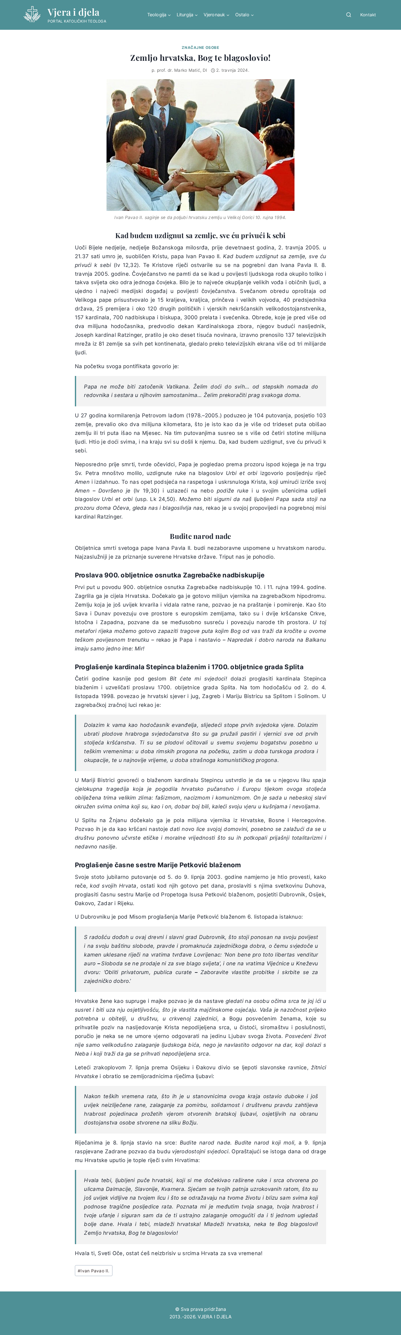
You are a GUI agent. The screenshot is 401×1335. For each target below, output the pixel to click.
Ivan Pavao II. (94, 1270)
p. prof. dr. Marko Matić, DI (179, 70)
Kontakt (368, 14)
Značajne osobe (200, 47)
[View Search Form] (348, 15)
